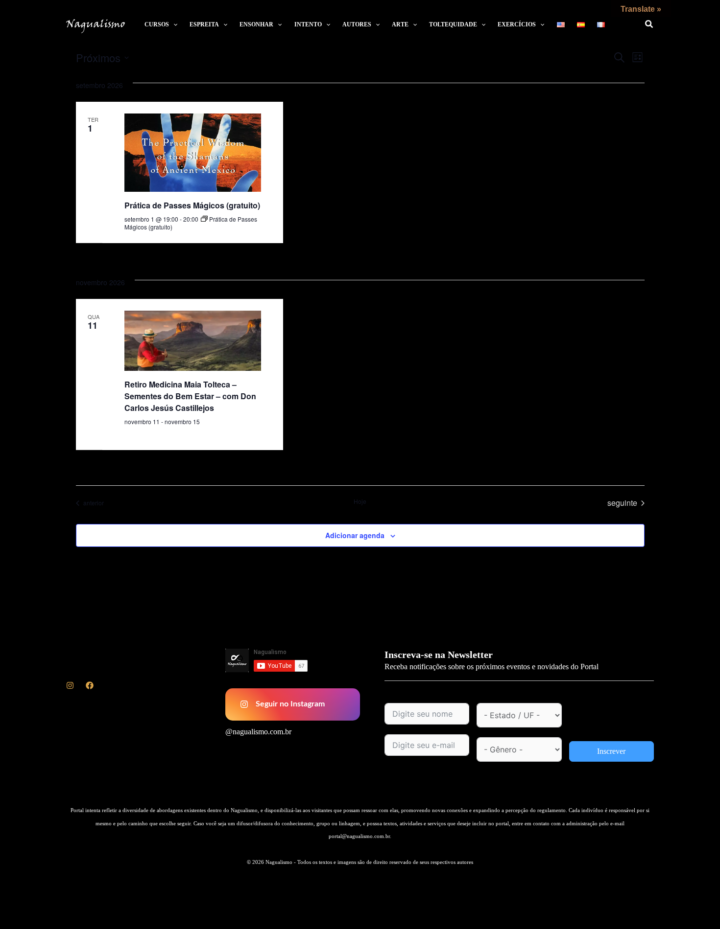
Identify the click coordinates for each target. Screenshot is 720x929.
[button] (173, 24)
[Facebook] (90, 685)
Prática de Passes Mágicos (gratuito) (192, 205)
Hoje (360, 501)
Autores (356, 24)
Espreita (204, 24)
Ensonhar (256, 24)
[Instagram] (70, 685)
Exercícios (517, 24)
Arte (400, 24)
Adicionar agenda (354, 535)
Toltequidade (453, 24)
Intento (308, 24)
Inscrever (611, 751)
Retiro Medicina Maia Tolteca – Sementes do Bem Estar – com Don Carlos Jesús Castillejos (190, 396)
